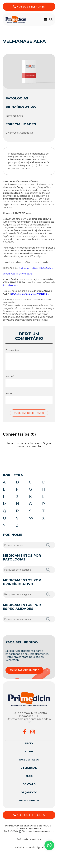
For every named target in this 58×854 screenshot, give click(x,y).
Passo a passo (29, 759)
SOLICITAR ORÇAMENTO (24, 670)
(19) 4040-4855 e (28, 267)
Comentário (12, 350)
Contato (29, 784)
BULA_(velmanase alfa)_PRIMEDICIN (30, 294)
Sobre (29, 751)
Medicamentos (29, 800)
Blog (29, 776)
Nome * (9, 376)
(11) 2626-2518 (45, 267)
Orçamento (29, 792)
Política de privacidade (29, 839)
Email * (9, 393)
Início (29, 743)
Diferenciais (29, 767)
